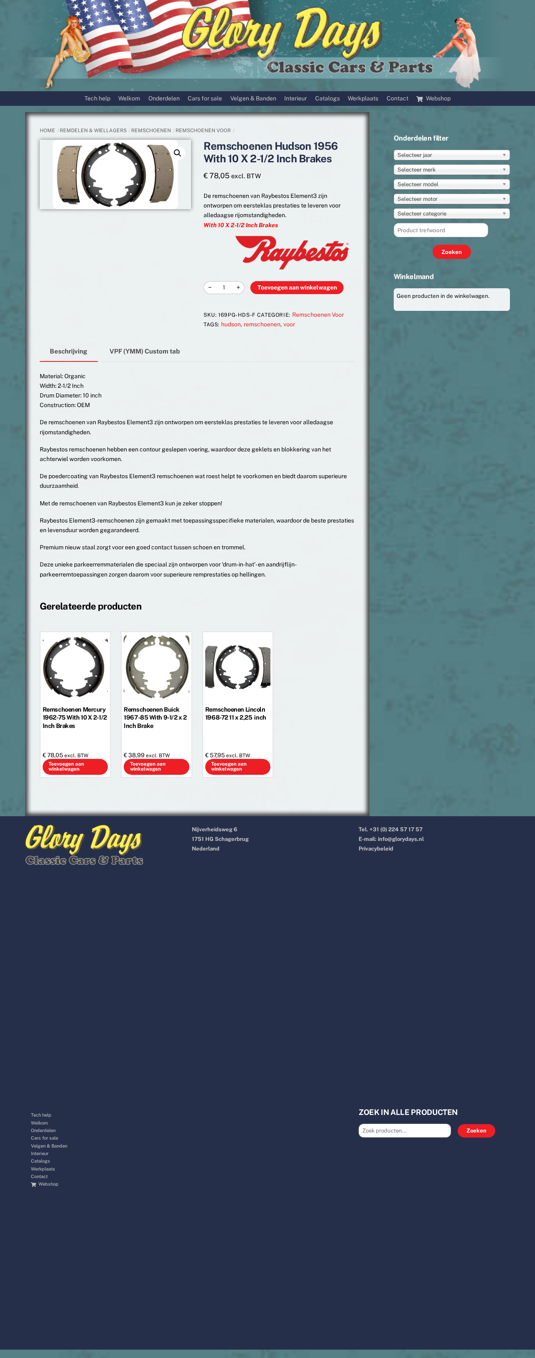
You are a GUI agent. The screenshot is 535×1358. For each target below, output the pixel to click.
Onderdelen (164, 98)
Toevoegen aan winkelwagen (297, 287)
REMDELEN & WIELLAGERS (93, 130)
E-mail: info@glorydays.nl (391, 839)
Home (47, 130)
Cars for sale (205, 98)
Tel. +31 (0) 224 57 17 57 (391, 829)
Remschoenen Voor (203, 130)
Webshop (438, 98)
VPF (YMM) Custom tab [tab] (145, 351)
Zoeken (476, 1130)
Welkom (129, 98)
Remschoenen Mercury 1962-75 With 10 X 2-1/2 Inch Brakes (75, 717)
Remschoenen (151, 130)
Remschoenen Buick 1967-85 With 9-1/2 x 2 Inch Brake (155, 717)
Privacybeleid (376, 849)
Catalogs (327, 98)
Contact (397, 98)
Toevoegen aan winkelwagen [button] (66, 766)
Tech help (97, 98)
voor (289, 324)
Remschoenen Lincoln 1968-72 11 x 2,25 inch (235, 713)
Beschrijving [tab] (68, 351)
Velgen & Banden (253, 98)
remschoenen (262, 324)
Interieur (295, 98)
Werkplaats (363, 98)
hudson (231, 324)
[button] (177, 153)
